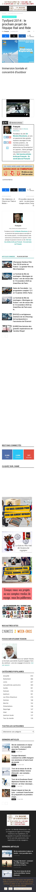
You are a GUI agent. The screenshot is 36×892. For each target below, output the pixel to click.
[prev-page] (3, 336)
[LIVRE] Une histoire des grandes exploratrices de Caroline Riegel (22, 328)
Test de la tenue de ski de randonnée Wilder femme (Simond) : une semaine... (22, 771)
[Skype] (16, 247)
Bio (6, 123)
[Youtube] (28, 247)
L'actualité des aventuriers (15, 13)
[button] (3, 8)
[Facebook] (7, 138)
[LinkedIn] (5, 143)
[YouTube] (10, 143)
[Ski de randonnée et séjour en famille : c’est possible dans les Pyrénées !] (6, 748)
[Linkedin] (11, 247)
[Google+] (10, 138)
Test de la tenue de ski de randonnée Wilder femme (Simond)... (22, 873)
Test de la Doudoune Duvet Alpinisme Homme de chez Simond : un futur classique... (23, 781)
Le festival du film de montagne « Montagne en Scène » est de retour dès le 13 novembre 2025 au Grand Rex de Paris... (23, 278)
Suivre (18, 450)
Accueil (4, 13)
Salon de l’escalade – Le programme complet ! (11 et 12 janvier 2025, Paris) (23, 290)
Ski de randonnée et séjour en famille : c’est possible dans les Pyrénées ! (22, 747)
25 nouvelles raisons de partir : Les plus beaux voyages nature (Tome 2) (26, 202)
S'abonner (29, 450)
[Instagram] (7, 143)
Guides (13, 764)
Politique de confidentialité (22, 888)
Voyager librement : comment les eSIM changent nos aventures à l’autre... (23, 863)
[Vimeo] (7, 149)
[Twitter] (5, 138)
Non (10, 888)
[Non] (33, 885)
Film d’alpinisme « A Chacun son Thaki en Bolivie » (9, 201)
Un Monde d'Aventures (21, 231)
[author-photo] (18, 223)
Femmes (14, 775)
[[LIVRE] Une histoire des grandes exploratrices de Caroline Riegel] (7, 328)
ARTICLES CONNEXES (8, 256)
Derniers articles (17, 123)
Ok (6, 888)
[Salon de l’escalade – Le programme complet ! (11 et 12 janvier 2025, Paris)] (7, 290)
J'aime (7, 450)
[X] (20, 247)
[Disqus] (18, 366)
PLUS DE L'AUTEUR (22, 256)
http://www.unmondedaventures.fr (18, 228)
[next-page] (6, 336)
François (6, 31)
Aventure (5, 331)
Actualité (5, 267)
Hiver (13, 751)
